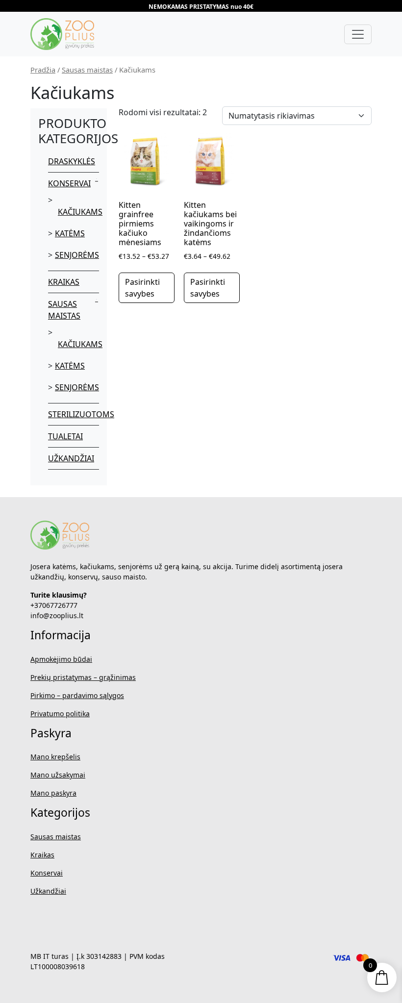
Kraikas (63, 281)
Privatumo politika (60, 713)
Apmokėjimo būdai (61, 659)
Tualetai (65, 436)
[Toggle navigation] (358, 34)
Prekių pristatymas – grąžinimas (83, 677)
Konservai (69, 183)
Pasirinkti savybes (142, 287)
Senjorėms (77, 255)
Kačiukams (80, 211)
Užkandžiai (71, 458)
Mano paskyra (53, 793)
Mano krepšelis (55, 756)
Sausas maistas (87, 70)
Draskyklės (71, 161)
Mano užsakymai (57, 774)
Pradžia (42, 70)
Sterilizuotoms (81, 414)
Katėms (70, 233)
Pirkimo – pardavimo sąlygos (77, 695)
